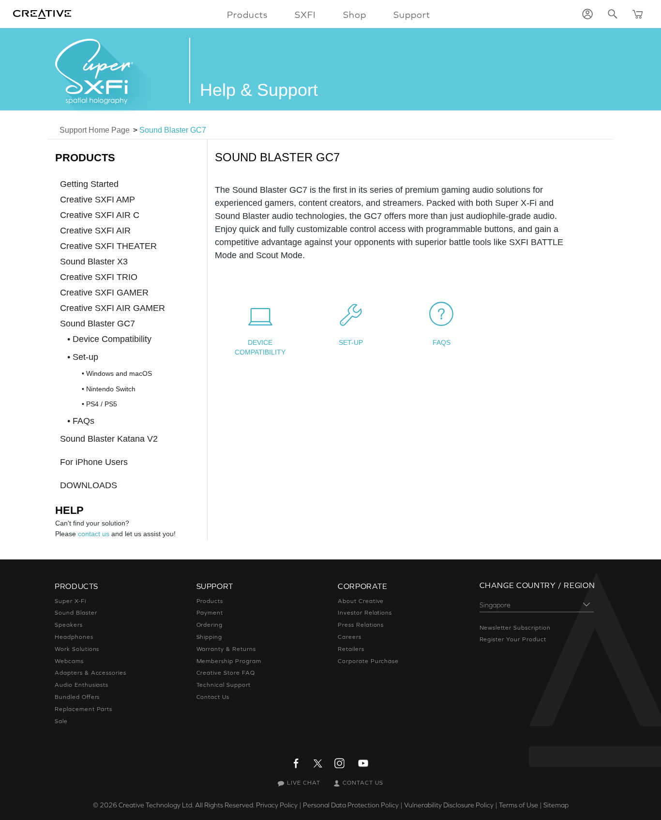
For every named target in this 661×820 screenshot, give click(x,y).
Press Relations (361, 624)
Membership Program (228, 661)
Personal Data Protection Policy (351, 805)
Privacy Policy (277, 805)
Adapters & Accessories (90, 672)
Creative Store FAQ (225, 672)
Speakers (69, 624)
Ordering (209, 624)
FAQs (442, 342)
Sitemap (556, 805)
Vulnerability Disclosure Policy (449, 805)
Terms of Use (518, 805)
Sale (61, 721)
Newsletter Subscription (515, 627)
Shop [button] (354, 14)
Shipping (209, 637)
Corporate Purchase (368, 661)
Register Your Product (513, 639)
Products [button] (247, 14)
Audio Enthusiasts (81, 684)
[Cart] (638, 14)
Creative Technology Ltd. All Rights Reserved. (187, 805)
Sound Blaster (76, 612)
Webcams (69, 661)
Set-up (351, 342)
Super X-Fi (70, 601)
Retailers (351, 649)
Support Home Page (95, 130)
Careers (349, 637)
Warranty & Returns (226, 649)
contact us (93, 534)
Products (210, 601)
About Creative (361, 601)
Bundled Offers (77, 697)
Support (411, 14)
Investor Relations (365, 612)
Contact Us (213, 697)
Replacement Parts (83, 709)
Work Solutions (77, 649)
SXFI (305, 14)
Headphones (74, 637)
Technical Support (223, 684)
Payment (210, 612)
